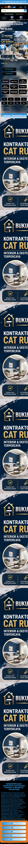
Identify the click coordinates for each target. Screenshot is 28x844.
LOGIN (15, 827)
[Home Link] (10, 7)
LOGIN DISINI (8, 73)
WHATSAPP (15, 835)
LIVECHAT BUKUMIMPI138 (14, 116)
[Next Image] (25, 47)
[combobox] (12, 10)
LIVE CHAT (14, 839)
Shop (2, 7)
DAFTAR (15, 831)
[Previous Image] (2, 47)
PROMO (15, 823)
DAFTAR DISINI (9, 69)
